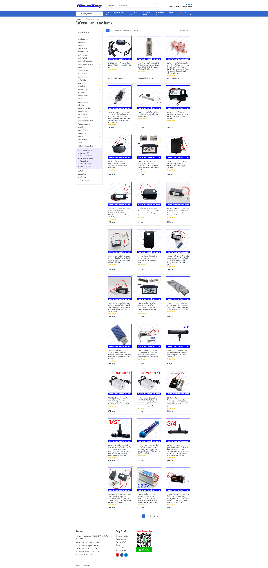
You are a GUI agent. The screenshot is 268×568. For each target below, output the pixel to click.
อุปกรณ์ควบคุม (83, 77)
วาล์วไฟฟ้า (82, 80)
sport (80, 143)
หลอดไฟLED (82, 111)
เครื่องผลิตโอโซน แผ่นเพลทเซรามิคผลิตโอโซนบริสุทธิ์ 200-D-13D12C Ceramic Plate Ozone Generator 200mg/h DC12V (178, 260)
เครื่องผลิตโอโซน (85, 153)
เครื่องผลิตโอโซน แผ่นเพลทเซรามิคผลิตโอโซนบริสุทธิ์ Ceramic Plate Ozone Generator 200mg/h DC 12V (119, 259)
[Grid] (108, 30)
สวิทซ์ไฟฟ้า (82, 86)
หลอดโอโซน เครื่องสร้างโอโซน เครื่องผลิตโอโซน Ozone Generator (148, 114)
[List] (111, 30)
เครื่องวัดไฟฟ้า (83, 58)
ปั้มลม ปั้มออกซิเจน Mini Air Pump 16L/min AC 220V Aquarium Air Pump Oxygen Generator (149, 259)
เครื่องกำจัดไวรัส (85, 163)
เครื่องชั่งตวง (82, 49)
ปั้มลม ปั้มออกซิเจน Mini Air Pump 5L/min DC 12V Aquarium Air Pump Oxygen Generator (177, 165)
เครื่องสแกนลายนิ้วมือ (85, 121)
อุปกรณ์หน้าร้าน (83, 52)
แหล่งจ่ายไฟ (82, 115)
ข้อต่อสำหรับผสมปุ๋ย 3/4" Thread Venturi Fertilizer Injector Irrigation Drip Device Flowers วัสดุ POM (177, 354)
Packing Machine (84, 124)
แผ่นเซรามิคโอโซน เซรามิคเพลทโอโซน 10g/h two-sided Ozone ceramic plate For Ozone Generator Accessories (177, 306)
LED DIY (81, 171)
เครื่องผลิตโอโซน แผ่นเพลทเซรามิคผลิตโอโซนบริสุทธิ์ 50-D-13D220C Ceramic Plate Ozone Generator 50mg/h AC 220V (119, 213)
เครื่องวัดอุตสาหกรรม (85, 64)
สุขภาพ (80, 99)
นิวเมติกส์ (81, 93)
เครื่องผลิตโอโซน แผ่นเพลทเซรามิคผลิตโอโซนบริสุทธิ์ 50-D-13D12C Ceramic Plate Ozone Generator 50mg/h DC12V (149, 166)
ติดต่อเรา (119, 545)
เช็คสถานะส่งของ (121, 539)
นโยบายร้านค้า (121, 551)
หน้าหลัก (78, 19)
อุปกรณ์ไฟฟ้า (82, 67)
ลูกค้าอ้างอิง (120, 548)
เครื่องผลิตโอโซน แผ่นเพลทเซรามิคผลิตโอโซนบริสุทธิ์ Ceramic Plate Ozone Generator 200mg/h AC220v (178, 212)
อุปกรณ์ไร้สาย (83, 130)
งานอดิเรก (81, 127)
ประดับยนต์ (82, 177)
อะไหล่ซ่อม (82, 42)
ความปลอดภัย (83, 118)
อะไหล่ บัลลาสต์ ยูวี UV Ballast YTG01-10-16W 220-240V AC (119, 65)
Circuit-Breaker (83, 71)
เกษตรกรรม (82, 133)
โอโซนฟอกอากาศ (86, 150)
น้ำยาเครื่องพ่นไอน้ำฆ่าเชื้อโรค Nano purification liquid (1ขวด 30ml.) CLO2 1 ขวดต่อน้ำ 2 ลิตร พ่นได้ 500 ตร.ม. (149, 66)
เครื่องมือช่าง (82, 140)
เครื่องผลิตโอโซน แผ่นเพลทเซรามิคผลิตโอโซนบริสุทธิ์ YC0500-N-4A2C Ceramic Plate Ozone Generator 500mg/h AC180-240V (119, 307)
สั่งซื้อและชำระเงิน (122, 536)
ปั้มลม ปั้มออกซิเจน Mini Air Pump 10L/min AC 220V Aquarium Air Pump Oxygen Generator (149, 212)
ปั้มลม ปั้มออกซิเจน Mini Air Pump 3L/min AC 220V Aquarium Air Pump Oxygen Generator (177, 115)
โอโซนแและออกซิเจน (85, 146)
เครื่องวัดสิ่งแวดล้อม (85, 61)
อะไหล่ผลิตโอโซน (86, 156)
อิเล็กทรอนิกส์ (82, 74)
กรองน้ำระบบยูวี (85, 166)
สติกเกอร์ (81, 137)
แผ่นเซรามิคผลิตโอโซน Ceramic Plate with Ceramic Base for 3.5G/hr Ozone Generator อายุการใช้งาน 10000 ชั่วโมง (119, 355)
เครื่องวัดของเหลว (84, 55)
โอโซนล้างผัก (84, 161)
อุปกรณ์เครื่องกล (83, 96)
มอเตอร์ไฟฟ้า (83, 89)
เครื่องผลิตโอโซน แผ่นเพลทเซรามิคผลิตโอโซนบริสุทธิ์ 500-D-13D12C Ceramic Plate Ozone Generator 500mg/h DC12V (149, 307)
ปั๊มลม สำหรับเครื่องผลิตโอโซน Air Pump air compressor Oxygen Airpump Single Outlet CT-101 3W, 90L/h (118, 401)
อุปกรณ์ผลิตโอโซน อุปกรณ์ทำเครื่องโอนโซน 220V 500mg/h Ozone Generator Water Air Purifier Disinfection (148, 354)
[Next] (157, 516)
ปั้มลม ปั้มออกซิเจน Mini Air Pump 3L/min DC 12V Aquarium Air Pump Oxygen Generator (118, 165)
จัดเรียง (179, 30)
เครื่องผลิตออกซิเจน (86, 158)
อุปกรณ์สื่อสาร (83, 102)
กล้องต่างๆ (81, 105)
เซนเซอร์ (81, 83)
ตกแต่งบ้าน (82, 46)
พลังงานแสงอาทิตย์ (84, 108)
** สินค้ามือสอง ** (84, 180)
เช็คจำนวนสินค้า (121, 542)
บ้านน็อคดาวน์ (83, 39)
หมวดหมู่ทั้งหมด (86, 14)
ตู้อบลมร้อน (82, 174)
